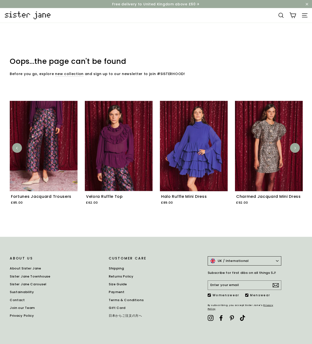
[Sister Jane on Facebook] (221, 318)
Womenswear (226, 295)
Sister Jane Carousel (28, 284)
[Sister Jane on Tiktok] (242, 318)
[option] (44, 158)
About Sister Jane (25, 268)
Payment (117, 292)
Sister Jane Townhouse (30, 276)
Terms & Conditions (126, 300)
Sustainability (22, 292)
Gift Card (117, 308)
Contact (17, 300)
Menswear (260, 295)
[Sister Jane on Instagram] (211, 318)
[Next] (295, 148)
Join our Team (22, 308)
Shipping (116, 268)
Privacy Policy (22, 315)
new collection (69, 73)
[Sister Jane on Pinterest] (232, 318)
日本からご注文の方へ (125, 315)
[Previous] (17, 148)
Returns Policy (121, 276)
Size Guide (118, 284)
